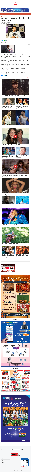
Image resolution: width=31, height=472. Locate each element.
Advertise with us (3, 451)
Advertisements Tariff (3, 453)
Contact (2, 458)
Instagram (22, 453)
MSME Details (2, 456)
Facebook (22, 449)
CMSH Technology (12, 470)
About (1, 449)
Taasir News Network (3, 22)
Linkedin (22, 455)
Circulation (2, 455)
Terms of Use (2, 462)
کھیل (1, 16)
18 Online (23, 465)
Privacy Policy (2, 460)
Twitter (22, 451)
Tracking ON (26, 465)
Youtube (22, 456)
